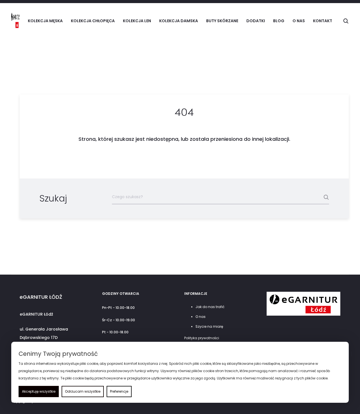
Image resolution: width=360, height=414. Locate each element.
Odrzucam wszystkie (82, 391)
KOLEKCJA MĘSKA (45, 21)
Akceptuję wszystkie (38, 391)
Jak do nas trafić (209, 306)
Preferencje (119, 391)
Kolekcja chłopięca (93, 21)
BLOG (278, 21)
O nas (298, 21)
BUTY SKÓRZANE (222, 21)
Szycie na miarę (209, 326)
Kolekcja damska (178, 21)
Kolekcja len (137, 21)
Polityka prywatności (201, 338)
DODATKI (255, 21)
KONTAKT (322, 21)
